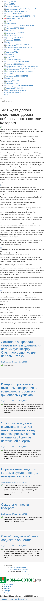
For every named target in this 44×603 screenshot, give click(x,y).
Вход (6, 593)
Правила (7, 588)
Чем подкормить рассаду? (19, 569)
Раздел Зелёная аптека (34, 574)
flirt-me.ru (24, 571)
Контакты (7, 586)
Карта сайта (8, 584)
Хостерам (7, 590)
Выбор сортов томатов (18, 567)
